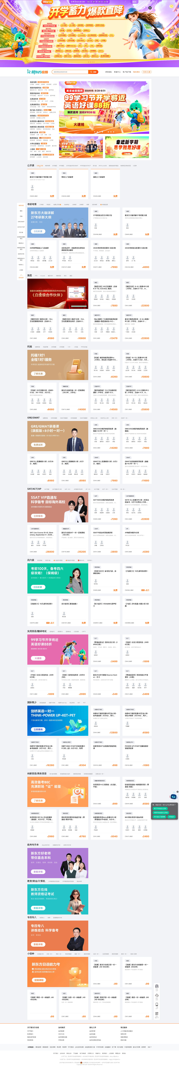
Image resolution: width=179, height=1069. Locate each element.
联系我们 (30, 1034)
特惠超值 (45, 140)
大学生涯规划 (35, 144)
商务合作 (69, 1053)
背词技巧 (52, 631)
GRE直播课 (74, 418)
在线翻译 (108, 1047)
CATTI (84, 631)
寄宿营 (48, 204)
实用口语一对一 (100, 774)
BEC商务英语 (46, 129)
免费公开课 (53, 112)
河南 (46, 134)
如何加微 (92, 1034)
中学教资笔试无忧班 (68, 881)
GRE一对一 (115, 418)
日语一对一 (50, 954)
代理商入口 (91, 1053)
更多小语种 (134, 954)
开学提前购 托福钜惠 (46, 41)
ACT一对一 (105, 489)
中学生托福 (33, 101)
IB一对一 (123, 489)
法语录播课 (106, 954)
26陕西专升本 (56, 845)
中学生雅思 (33, 95)
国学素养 (32, 157)
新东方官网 (136, 1047)
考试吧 (59, 1047)
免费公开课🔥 (57, 204)
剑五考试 (72, 702)
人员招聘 (111, 1053)
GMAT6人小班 (104, 418)
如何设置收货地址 (95, 1040)
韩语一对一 (59, 954)
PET (84, 702)
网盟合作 (117, 1053)
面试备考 (38, 140)
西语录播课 (115, 954)
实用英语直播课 (88, 774)
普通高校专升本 (57, 917)
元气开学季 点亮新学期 (43, 56)
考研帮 (64, 1047)
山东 (42, 134)
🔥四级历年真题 (70, 560)
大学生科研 (33, 146)
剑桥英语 (32, 129)
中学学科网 (99, 1047)
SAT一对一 (68, 489)
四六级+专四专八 (36, 110)
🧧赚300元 (81, 560)
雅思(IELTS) (33, 90)
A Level (46, 95)
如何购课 (61, 1031)
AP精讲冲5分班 (78, 489)
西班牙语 (48, 151)
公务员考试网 (79, 1047)
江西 (37, 134)
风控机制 (30, 1040)
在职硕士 (33, 116)
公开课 (55, 84)
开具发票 (61, 1040)
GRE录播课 (54, 418)
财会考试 (79, 881)
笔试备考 (32, 140)
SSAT (46, 101)
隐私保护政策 (31, 1037)
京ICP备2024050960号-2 (66, 1062)
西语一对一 (124, 954)
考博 (87, 204)
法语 (39, 151)
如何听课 (92, 1031)
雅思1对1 (40, 90)
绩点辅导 (47, 146)
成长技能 (45, 157)
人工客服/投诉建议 (127, 1031)
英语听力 (60, 631)
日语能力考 (40, 954)
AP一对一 (88, 489)
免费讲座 (37, 347)
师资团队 (108, 72)
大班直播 (53, 347)
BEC (65, 275)
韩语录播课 (68, 954)
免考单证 (66, 204)
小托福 (51, 101)
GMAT (43, 106)
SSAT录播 (114, 489)
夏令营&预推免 (56, 146)
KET (79, 702)
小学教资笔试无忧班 (53, 881)
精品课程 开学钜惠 (48, 31)
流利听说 (68, 631)
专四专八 (45, 112)
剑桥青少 (38, 129)
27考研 (32, 84)
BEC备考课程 (53, 774)
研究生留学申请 (51, 106)
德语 (43, 151)
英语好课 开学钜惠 (44, 51)
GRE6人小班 (93, 418)
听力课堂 (120, 1047)
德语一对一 (78, 954)
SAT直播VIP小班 (57, 489)
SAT (39, 101)
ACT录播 (96, 489)
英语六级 (38, 112)
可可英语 (71, 1047)
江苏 (50, 134)
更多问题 (123, 1040)
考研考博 (33, 82)
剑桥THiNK (52, 702)
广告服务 (75, 1053)
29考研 (43, 84)
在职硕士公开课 (40, 118)
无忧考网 (52, 1047)
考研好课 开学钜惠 (49, 26)
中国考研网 (128, 1047)
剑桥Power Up (62, 702)
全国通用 (32, 134)
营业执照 (77, 1062)
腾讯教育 (38, 1047)
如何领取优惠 (62, 1037)
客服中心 (117, 72)
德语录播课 (87, 954)
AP (42, 101)
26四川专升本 (67, 845)
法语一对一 (96, 954)
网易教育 (45, 1047)
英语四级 (32, 112)
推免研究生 (41, 146)
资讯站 (124, 1053)
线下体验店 (83, 1053)
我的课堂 (136, 72)
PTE (46, 90)
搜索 (94, 72)
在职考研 (48, 84)
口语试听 (76, 631)
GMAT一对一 (124, 418)
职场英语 (38, 123)
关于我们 (30, 1031)
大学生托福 (33, 106)
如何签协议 (93, 1037)
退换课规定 (124, 1037)
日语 (31, 151)
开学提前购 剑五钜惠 (45, 46)
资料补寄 (123, 1034)
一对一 (69, 347)
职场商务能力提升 (65, 774)
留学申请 (51, 90)
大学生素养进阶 (36, 155)
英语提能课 (43, 702)
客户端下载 (127, 72)
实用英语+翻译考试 (37, 121)
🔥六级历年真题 (57, 560)
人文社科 (38, 157)
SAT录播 (46, 489)
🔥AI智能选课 (104, 204)
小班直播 (61, 347)
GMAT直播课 (83, 418)
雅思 (71, 275)
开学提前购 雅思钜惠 (47, 36)
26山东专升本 (46, 845)
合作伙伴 (62, 1053)
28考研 (37, 84)
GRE (39, 106)
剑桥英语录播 (77, 774)
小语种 (32, 149)
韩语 (35, 151)
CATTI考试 (46, 123)
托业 (53, 129)
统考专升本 (34, 132)
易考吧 (143, 1047)
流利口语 (32, 123)
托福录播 (45, 347)
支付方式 (61, 1034)
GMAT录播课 (64, 418)
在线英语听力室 (90, 1047)
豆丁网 (114, 1047)
